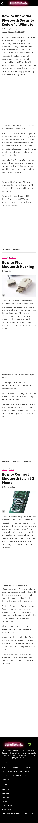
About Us (5, 790)
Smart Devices (19, 771)
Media (11, 11)
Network (12, 257)
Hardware (17, 775)
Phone (11, 469)
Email (27, 771)
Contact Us (6, 797)
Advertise (5, 793)
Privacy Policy (7, 809)
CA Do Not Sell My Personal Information (17, 813)
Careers (5, 801)
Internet (5, 767)
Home (4, 11)
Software (5, 779)
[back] (3, 3)
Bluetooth (9, 40)
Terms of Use (7, 805)
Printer (28, 767)
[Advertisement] (19, 102)
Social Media (7, 771)
